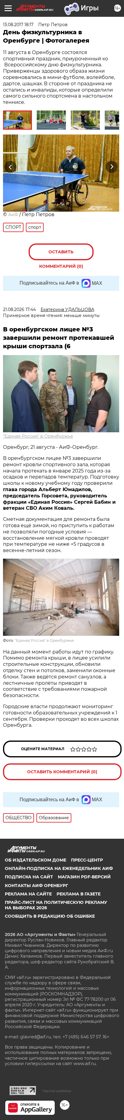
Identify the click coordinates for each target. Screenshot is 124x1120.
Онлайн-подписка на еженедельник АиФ (59, 868)
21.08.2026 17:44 (19, 309)
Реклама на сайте (28, 894)
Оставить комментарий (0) (61, 254)
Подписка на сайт (29, 877)
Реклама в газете (79, 894)
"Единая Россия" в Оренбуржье (38, 436)
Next (112, 167)
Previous (9, 167)
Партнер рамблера (56, 1091)
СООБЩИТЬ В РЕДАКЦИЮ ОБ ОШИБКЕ (50, 916)
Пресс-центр (87, 860)
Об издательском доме (35, 860)
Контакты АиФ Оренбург (36, 885)
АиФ (13, 214)
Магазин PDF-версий (84, 877)
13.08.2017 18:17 (18, 24)
